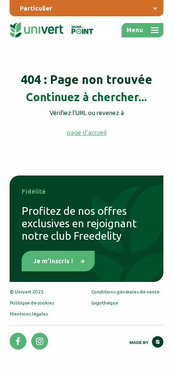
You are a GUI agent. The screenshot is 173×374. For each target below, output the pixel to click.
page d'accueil (87, 132)
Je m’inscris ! (53, 260)
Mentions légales (29, 313)
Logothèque (104, 302)
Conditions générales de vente (125, 291)
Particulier (36, 8)
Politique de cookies (32, 302)
